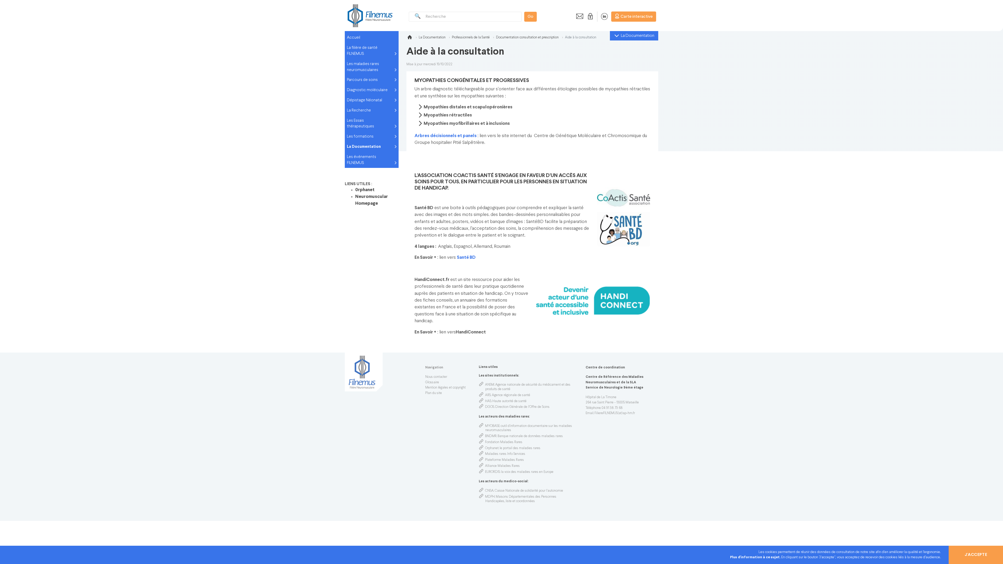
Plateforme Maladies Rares (504, 460)
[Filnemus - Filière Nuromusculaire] (369, 15)
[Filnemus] (409, 38)
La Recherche (359, 110)
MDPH (490, 496)
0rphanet (365, 190)
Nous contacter (436, 377)
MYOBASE (492, 426)
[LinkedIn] (601, 16)
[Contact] (578, 16)
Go (530, 17)
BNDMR (491, 436)
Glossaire (432, 382)
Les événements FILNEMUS (361, 160)
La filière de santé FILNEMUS (362, 51)
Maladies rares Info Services (505, 454)
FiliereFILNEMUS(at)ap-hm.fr (614, 413)
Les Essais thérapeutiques (360, 123)
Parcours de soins (362, 80)
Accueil (353, 37)
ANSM (489, 384)
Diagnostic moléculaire (367, 90)
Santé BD (466, 257)
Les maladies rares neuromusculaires (363, 67)
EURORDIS (492, 472)
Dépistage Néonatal (364, 100)
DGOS (489, 407)
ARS (488, 395)
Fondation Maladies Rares (503, 442)
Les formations (360, 136)
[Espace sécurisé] (589, 16)
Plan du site (433, 393)
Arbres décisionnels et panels (446, 136)
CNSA (489, 490)
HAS (488, 401)
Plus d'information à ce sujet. (755, 557)
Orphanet (492, 448)
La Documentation (364, 147)
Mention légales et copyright (445, 387)
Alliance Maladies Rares (502, 466)
